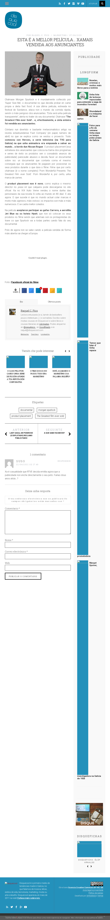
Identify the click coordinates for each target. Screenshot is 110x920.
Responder (64, 461)
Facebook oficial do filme (25, 282)
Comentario (12, 508)
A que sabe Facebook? (54, 431)
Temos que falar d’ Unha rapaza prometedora (89, 449)
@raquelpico (29, 327)
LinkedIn (45, 334)
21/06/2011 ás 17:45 (27, 464)
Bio (21, 302)
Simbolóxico (91, 896)
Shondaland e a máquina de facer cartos (89, 115)
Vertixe (100, 896)
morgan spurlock (46, 410)
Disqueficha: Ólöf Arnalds (89, 861)
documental (26, 410)
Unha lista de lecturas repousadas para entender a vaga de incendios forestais (89, 99)
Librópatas (44, 324)
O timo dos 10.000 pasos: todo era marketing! (38, 374)
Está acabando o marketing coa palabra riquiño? (61, 374)
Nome (9, 540)
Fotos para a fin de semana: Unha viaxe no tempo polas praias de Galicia (95, 133)
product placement (21, 416)
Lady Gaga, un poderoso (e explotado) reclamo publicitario (21, 433)
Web (7, 562)
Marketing (60, 35)
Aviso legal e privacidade (93, 890)
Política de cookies (96, 893)
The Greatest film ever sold (50, 416)
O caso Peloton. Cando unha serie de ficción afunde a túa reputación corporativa (16, 376)
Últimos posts (54, 302)
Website (25, 334)
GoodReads (44, 327)
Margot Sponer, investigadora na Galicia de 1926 (89, 671)
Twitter (35, 334)
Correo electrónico (16, 551)
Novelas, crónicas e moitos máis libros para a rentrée (89, 84)
